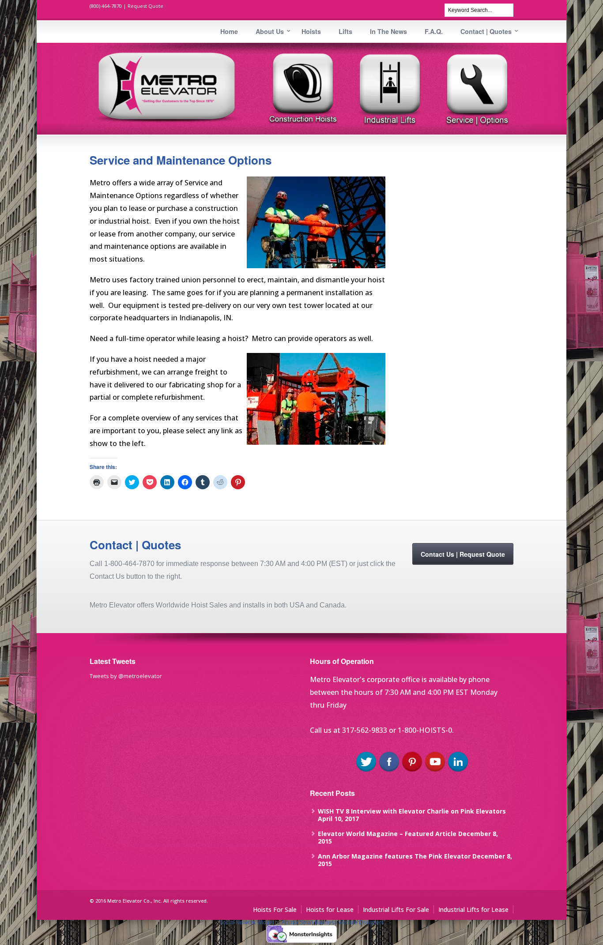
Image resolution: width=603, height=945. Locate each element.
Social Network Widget (246, 922)
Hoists (311, 31)
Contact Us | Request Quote (463, 554)
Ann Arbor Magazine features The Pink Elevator (394, 856)
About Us (270, 31)
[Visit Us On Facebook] (388, 771)
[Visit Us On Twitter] (365, 771)
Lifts (345, 31)
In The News (388, 31)
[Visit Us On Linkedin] (457, 771)
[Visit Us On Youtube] (434, 771)
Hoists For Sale (275, 909)
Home (229, 31)
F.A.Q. (434, 31)
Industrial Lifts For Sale (396, 909)
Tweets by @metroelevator (126, 676)
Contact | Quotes (486, 31)
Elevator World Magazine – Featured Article (387, 833)
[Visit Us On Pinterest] (411, 771)
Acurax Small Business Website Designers (333, 922)
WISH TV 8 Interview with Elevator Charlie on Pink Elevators (412, 811)
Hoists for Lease (330, 909)
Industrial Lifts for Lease (473, 909)
